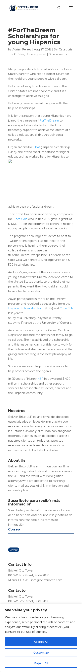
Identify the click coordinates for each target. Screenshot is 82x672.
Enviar (14, 549)
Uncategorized (35, 54)
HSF (40, 379)
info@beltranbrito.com (46, 580)
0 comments (58, 54)
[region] (41, 638)
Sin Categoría (63, 49)
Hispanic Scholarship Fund (26, 308)
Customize (41, 652)
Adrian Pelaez (21, 49)
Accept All (41, 642)
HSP (37, 147)
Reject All (41, 663)
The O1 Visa (16, 54)
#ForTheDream (48, 120)
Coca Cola (20, 219)
